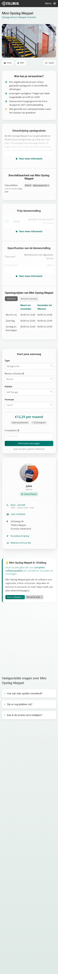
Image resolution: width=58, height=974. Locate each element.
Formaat (9, 399)
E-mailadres (11, 430)
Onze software (14, 597)
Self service (11, 298)
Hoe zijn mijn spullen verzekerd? (24, 693)
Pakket (8, 386)
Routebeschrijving (20, 535)
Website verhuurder (21, 542)
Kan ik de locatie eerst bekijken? (24, 715)
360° (22, 62)
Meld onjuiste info (40, 185)
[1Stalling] (10, 3)
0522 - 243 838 (22, 506)
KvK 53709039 (18, 514)
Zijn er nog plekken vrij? (19, 704)
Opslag (16, 221)
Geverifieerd (30, 494)
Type (7, 360)
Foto (9, 62)
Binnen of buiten (13, 373)
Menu (48, 3)
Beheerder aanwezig (29, 298)
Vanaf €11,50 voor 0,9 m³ (40, 221)
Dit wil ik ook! (33, 597)
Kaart (51, 62)
